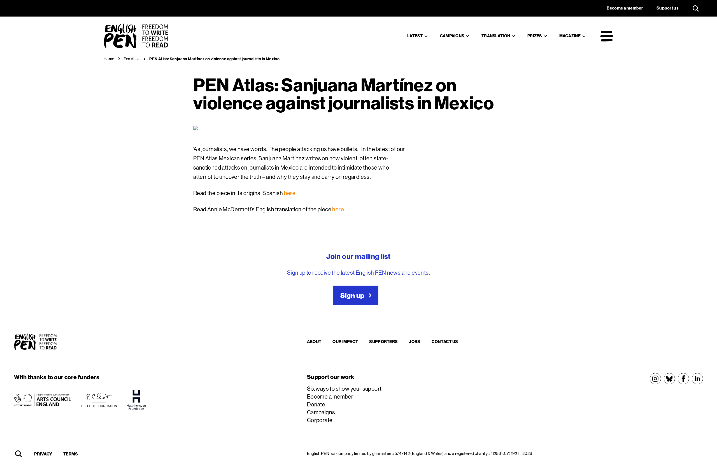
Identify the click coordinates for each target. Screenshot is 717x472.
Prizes (534, 35)
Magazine (570, 35)
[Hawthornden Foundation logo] (136, 400)
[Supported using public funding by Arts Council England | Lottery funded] (42, 400)
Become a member (330, 396)
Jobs (414, 341)
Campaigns (452, 35)
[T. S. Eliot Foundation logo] (99, 400)
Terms (70, 454)
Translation (495, 35)
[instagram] (655, 378)
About (314, 341)
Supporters (383, 341)
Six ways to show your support (344, 388)
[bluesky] (669, 378)
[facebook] (683, 378)
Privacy (43, 454)
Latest (415, 35)
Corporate (320, 420)
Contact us (445, 341)
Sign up (352, 295)
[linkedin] (697, 378)
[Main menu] (607, 36)
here (290, 192)
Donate (316, 404)
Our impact (345, 341)
